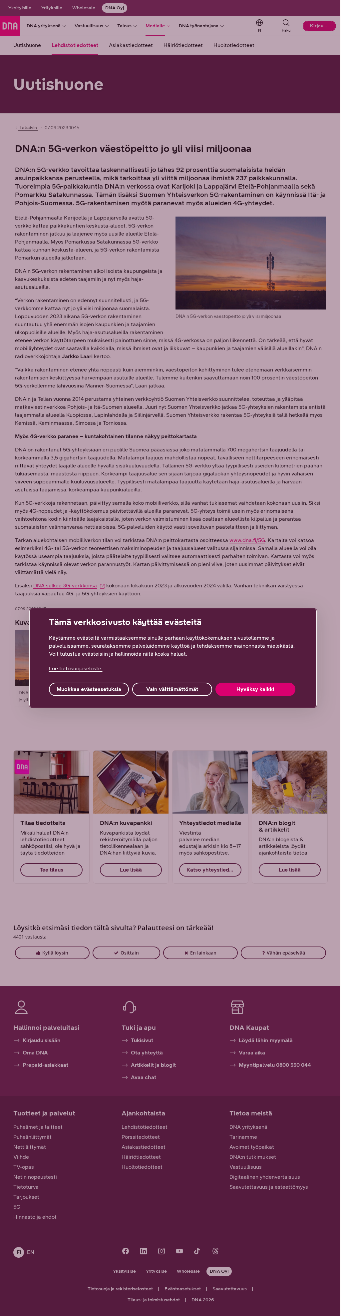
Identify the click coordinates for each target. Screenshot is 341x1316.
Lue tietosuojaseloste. (76, 668)
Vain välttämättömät (172, 689)
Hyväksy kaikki (255, 689)
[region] (173, 658)
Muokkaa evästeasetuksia (89, 689)
